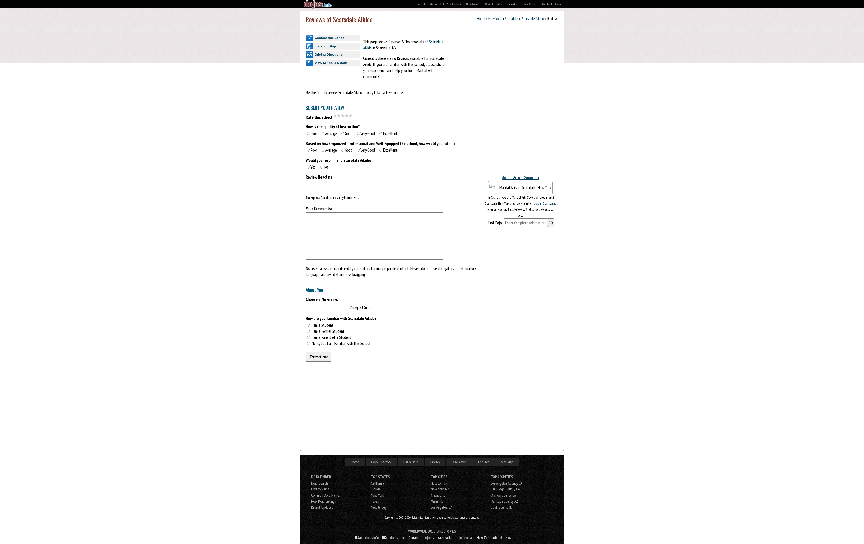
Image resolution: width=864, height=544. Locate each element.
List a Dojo (410, 462)
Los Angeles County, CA (506, 483)
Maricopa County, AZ (504, 501)
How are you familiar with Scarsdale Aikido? (341, 318)
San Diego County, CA (505, 489)
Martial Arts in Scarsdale (520, 177)
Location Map (325, 46)
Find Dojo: (495, 222)
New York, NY (440, 489)
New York (495, 18)
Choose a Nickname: (322, 299)
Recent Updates (322, 507)
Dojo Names (472, 4)
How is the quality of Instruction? (333, 126)
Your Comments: (319, 208)
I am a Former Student (327, 331)
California (377, 483)
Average (331, 133)
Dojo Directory (381, 462)
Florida (375, 489)
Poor (313, 133)
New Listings (454, 4)
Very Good (367, 133)
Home (419, 4)
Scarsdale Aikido (533, 18)
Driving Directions (328, 54)
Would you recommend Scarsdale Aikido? (339, 160)
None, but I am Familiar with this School (340, 343)
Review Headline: (319, 177)
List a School (529, 4)
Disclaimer (459, 462)
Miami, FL (437, 501)
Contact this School (330, 38)
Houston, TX (439, 483)
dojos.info (372, 537)
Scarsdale (511, 18)
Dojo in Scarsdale (544, 203)
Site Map (507, 462)
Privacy (435, 462)
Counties (512, 4)
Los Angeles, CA (441, 507)
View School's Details (331, 63)
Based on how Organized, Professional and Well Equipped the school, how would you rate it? (381, 143)
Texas (375, 501)
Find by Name (320, 489)
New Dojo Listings (323, 501)
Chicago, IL (438, 495)
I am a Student (322, 325)
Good (348, 133)
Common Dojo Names (326, 495)
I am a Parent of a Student (331, 337)
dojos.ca (429, 537)
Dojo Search (434, 4)
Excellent (390, 133)
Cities (499, 4)
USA (487, 4)
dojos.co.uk (397, 537)
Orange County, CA (503, 495)
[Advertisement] (520, 103)
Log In (545, 4)
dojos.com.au (464, 537)
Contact (559, 4)
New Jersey (378, 507)
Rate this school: (319, 117)
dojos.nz (505, 537)
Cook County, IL (501, 507)
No (326, 167)
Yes (313, 167)
